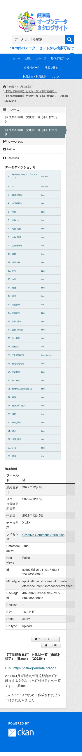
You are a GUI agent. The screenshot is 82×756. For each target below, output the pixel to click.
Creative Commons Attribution (43, 534)
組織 (28, 58)
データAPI (52, 645)
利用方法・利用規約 (34, 76)
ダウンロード (43, 639)
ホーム (16, 58)
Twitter (10, 149)
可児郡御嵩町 (25, 86)
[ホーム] (4, 86)
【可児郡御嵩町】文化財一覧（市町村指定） (31, 91)
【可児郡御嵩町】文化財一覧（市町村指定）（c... (31, 119)
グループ (41, 58)
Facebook (12, 158)
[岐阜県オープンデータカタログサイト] (41, 13)
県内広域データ (60, 58)
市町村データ (32, 67)
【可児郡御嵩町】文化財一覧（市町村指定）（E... (31, 132)
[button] (56, 639)
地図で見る (51, 67)
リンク (55, 76)
